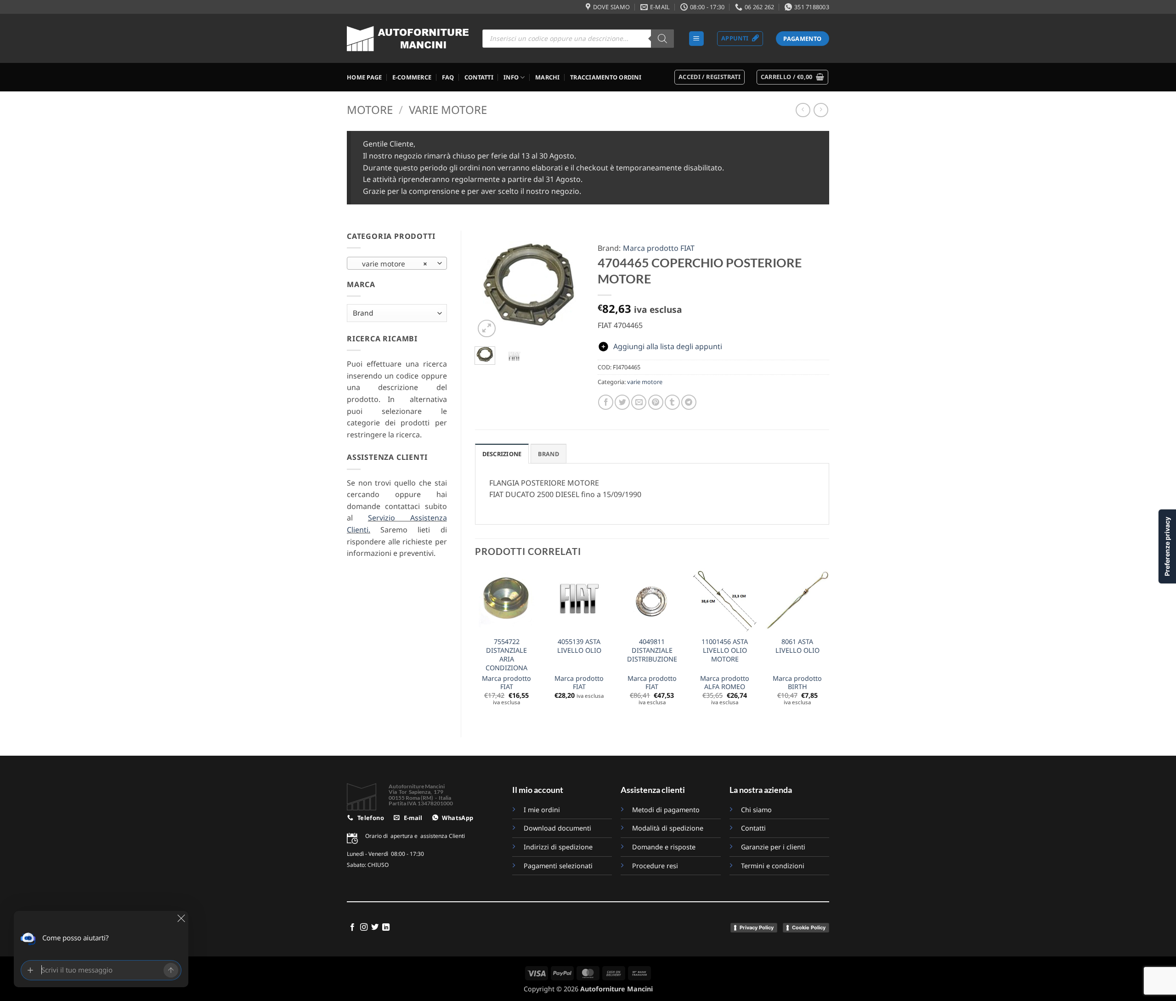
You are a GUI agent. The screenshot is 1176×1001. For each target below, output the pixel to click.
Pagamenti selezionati (558, 865)
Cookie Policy (808, 927)
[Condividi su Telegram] (688, 402)
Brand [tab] (548, 454)
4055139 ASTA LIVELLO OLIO (579, 646)
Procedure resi (655, 865)
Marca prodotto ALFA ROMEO (724, 682)
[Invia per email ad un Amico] (638, 402)
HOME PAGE (364, 77)
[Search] (662, 38)
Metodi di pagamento (666, 809)
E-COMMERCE (412, 77)
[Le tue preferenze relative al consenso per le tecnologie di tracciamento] (1167, 546)
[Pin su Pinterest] (655, 402)
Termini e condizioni (772, 865)
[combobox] (397, 263)
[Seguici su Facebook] (352, 927)
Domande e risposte (664, 847)
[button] (696, 38)
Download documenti (557, 828)
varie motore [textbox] (391, 264)
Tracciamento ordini (605, 77)
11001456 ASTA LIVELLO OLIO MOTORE (724, 650)
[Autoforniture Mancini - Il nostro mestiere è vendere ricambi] (408, 38)
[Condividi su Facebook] (605, 402)
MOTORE (370, 109)
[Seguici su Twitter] (375, 927)
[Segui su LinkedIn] (386, 927)
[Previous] (488, 285)
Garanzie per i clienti (773, 847)
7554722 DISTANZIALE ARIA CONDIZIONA (506, 655)
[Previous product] (821, 110)
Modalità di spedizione (667, 828)
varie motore (448, 109)
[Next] (570, 285)
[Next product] (803, 110)
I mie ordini (542, 809)
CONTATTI (478, 77)
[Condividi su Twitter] (622, 402)
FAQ (448, 77)
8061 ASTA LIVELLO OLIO (797, 646)
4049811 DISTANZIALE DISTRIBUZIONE (652, 650)
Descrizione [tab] (502, 454)
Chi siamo (756, 809)
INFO (511, 77)
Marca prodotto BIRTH (797, 682)
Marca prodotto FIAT (659, 248)
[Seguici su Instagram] (364, 927)
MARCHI (547, 77)
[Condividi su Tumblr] (672, 402)
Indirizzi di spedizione (558, 847)
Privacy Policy (757, 927)
